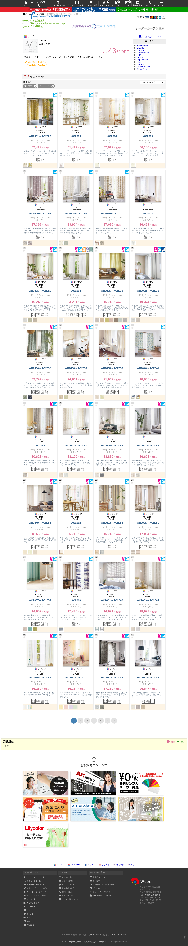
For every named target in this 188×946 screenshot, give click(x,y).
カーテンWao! (115, 934)
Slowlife (140, 48)
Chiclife (140, 50)
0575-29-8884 (152, 895)
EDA (139, 55)
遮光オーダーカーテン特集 (36, 888)
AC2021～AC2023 (40, 290)
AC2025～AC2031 (112, 290)
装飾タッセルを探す (33, 881)
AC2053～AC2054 (112, 522)
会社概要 (95, 881)
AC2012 (148, 213)
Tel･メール (150, 3)
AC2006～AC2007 (40, 213)
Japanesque (142, 59)
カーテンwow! (94, 934)
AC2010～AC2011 (112, 213)
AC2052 (76, 522)
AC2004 (112, 136)
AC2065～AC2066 (40, 677)
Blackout (141, 64)
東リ (132, 864)
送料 (27, 918)
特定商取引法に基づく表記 (102, 885)
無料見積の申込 (66, 888)
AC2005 (148, 136)
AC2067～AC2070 (76, 677)
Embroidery (142, 45)
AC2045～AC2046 (112, 445)
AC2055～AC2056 (148, 522)
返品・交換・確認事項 (100, 892)
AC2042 (40, 445)
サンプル (115, 3)
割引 (27, 910)
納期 (27, 921)
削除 (171, 741)
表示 (181, 741)
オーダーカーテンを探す (35, 877)
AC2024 (76, 290)
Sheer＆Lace (143, 69)
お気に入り (104, 3)
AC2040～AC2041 (148, 368)
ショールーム (30, 907)
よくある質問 (91, 3)
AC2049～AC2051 (40, 522)
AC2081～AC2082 (112, 677)
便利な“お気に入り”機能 (35, 896)
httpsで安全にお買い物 (100, 896)
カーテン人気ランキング (58, 3)
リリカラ (105, 864)
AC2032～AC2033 (148, 290)
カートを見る (30, 899)
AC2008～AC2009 (76, 213)
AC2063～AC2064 (148, 600)
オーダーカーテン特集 (34, 885)
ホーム (26, 3)
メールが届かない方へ (69, 899)
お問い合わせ (66, 892)
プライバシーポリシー (100, 888)
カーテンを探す (38, 4)
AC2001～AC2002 (40, 136)
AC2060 (76, 600)
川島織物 (120, 864)
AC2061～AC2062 (112, 600)
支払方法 (29, 925)
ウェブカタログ (31, 903)
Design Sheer (143, 66)
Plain (139, 62)
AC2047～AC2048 (148, 445)
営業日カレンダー (98, 877)
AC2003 (76, 136)
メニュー (161, 3)
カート (126, 3)
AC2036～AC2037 (76, 368)
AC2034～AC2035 (40, 368)
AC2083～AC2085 (148, 677)
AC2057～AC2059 (40, 600)
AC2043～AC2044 (76, 445)
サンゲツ (60, 864)
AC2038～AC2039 (112, 368)
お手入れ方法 (66, 896)
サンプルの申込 (66, 885)
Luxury (140, 57)
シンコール (76, 864)
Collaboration (143, 52)
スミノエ (91, 864)
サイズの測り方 (77, 3)
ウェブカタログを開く (151, 36)
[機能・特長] (55, 96)
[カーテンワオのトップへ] (94, 28)
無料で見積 (137, 3)
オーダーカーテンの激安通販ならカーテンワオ (88, 941)
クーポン (29, 914)
